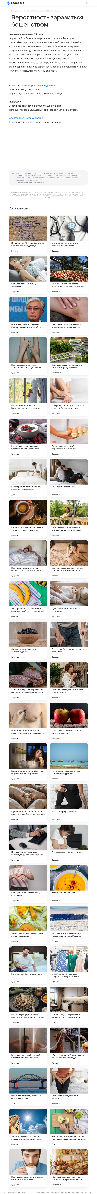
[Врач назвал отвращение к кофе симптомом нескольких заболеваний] (28, 1168)
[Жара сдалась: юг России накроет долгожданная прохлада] (69, 1047)
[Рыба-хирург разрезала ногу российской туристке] (69, 762)
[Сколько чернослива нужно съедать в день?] (28, 641)
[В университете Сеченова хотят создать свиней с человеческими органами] (28, 803)
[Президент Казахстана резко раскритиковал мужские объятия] (28, 316)
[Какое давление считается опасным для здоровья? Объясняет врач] (69, 235)
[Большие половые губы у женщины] (28, 275)
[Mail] (8, 3)
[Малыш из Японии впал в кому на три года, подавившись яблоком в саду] (69, 1128)
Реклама (21, 1192)
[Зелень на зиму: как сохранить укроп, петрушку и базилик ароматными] (69, 356)
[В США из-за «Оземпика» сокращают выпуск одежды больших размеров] (69, 965)
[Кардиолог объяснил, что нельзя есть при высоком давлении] (28, 519)
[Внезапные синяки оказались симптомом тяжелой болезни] (69, 316)
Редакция (41, 1192)
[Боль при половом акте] (69, 478)
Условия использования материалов (60, 1192)
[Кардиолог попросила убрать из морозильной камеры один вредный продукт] (28, 762)
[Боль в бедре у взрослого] (69, 803)
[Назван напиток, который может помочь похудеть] (69, 681)
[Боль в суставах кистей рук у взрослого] (28, 884)
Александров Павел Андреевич (38, 85)
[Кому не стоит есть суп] (69, 884)
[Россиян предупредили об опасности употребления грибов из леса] (28, 1006)
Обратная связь (81, 1192)
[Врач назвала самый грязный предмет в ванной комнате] (28, 1047)
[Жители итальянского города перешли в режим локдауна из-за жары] (28, 1128)
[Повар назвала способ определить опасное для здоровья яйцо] (69, 438)
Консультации (16, 11)
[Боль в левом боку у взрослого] (28, 965)
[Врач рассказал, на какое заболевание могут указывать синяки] (28, 356)
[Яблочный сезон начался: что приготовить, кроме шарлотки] (69, 1168)
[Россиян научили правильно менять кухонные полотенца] (69, 1006)
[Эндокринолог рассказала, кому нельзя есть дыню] (28, 925)
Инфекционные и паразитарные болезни (42, 11)
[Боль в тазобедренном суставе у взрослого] (69, 641)
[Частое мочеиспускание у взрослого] (69, 1087)
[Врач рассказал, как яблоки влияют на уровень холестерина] (69, 275)
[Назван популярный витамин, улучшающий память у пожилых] (69, 519)
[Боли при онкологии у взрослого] (69, 844)
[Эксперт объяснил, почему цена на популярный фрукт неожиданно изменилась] (28, 600)
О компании (12, 1192)
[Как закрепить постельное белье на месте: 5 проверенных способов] (28, 478)
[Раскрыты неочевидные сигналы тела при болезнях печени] (69, 397)
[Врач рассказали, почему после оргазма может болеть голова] (69, 559)
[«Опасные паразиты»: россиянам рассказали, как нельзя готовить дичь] (28, 681)
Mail (4, 1192)
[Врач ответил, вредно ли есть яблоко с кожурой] (69, 722)
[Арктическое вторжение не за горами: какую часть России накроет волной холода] (69, 925)
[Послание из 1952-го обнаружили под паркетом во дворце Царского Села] (28, 235)
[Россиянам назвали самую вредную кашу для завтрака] (28, 438)
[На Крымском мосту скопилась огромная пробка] (28, 1087)
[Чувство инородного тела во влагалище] (69, 600)
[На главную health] (17, 3)
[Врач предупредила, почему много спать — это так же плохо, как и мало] (28, 559)
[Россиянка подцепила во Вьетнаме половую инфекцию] (28, 397)
